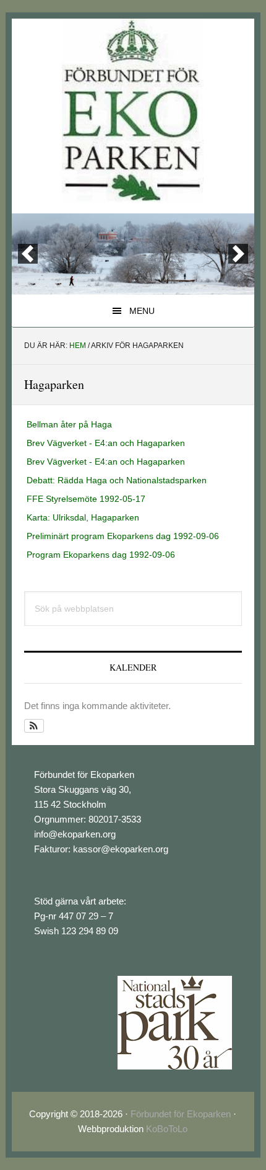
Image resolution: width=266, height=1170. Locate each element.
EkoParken (133, 111)
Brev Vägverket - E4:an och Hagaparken (106, 443)
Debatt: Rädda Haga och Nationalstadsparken (117, 480)
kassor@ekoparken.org (120, 849)
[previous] (28, 254)
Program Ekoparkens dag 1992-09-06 (101, 555)
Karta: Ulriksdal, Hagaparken (83, 517)
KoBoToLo (166, 1128)
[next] (238, 254)
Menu (142, 311)
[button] (34, 726)
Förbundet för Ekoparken (181, 1114)
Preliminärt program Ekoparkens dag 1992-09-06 (123, 536)
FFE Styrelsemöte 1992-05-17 (86, 499)
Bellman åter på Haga (69, 424)
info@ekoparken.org (75, 834)
